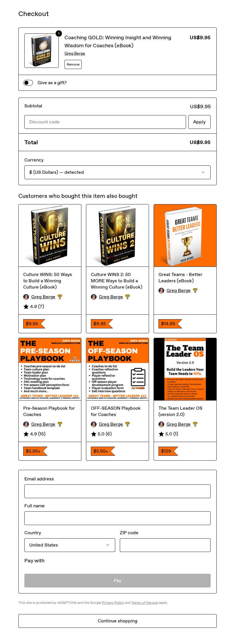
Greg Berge (74, 53)
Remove (73, 64)
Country (32, 532)
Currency (34, 160)
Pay (118, 580)
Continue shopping (117, 621)
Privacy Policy (113, 603)
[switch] (28, 83)
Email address (39, 479)
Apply (199, 122)
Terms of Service (144, 603)
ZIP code (129, 532)
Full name (34, 505)
